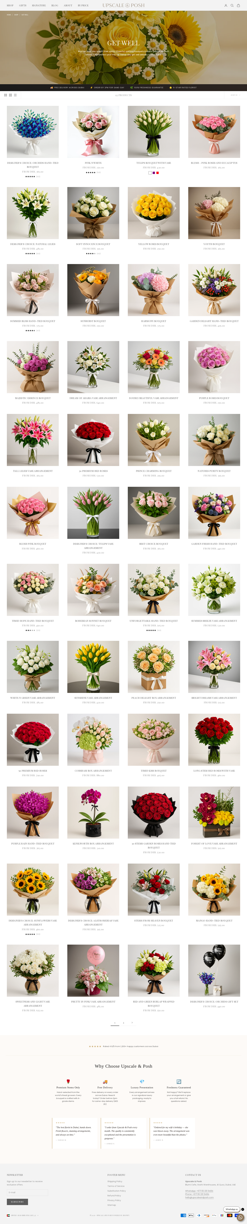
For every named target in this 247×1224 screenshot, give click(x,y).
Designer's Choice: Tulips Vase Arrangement (93, 545)
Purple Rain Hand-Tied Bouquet (32, 843)
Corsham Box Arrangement (93, 770)
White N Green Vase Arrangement (32, 697)
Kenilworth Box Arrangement (93, 843)
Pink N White (93, 162)
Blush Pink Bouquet (32, 543)
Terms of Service (116, 1186)
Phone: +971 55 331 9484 (197, 1194)
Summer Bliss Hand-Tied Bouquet (32, 321)
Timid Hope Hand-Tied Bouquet (33, 620)
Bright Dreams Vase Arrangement (214, 697)
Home (9, 15)
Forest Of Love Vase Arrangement (214, 843)
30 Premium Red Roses (93, 470)
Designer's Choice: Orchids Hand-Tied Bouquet (32, 165)
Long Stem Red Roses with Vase (214, 770)
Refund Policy (114, 1195)
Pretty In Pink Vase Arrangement (93, 1001)
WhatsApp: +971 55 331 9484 (199, 1190)
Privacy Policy (114, 1200)
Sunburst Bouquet (93, 321)
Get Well (25, 15)
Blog (54, 5)
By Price (83, 5)
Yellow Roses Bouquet (153, 244)
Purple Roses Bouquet (214, 398)
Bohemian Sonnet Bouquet (93, 620)
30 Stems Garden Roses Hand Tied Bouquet (154, 845)
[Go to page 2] (132, 1022)
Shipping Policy (114, 1181)
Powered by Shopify (121, 1215)
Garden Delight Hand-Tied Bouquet (214, 321)
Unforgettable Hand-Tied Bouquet (154, 620)
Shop (10, 5)
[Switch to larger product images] (5, 95)
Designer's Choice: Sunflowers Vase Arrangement (33, 922)
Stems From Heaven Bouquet (153, 920)
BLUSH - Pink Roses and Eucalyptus (214, 162)
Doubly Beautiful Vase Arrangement (153, 398)
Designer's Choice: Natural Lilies (32, 244)
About (68, 5)
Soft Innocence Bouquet (93, 244)
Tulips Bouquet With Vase (153, 162)
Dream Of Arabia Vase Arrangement (93, 398)
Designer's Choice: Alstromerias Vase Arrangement (93, 922)
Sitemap (111, 1205)
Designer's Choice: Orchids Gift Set (214, 1001)
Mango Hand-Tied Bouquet (214, 920)
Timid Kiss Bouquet (154, 770)
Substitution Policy (116, 1190)
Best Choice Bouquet (153, 543)
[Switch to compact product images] (15, 95)
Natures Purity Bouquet (214, 470)
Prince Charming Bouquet (154, 470)
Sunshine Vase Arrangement (93, 697)
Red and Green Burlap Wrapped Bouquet (153, 1003)
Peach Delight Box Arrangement (154, 697)
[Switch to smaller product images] (10, 95)
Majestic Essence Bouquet (33, 398)
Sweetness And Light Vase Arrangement (33, 1003)
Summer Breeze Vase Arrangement (214, 620)
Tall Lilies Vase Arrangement (33, 470)
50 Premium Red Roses (33, 770)
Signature (39, 5)
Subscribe (17, 1201)
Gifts (22, 5)
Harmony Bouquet (153, 321)
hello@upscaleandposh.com (199, 1197)
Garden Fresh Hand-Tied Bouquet (214, 543)
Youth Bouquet (214, 244)
